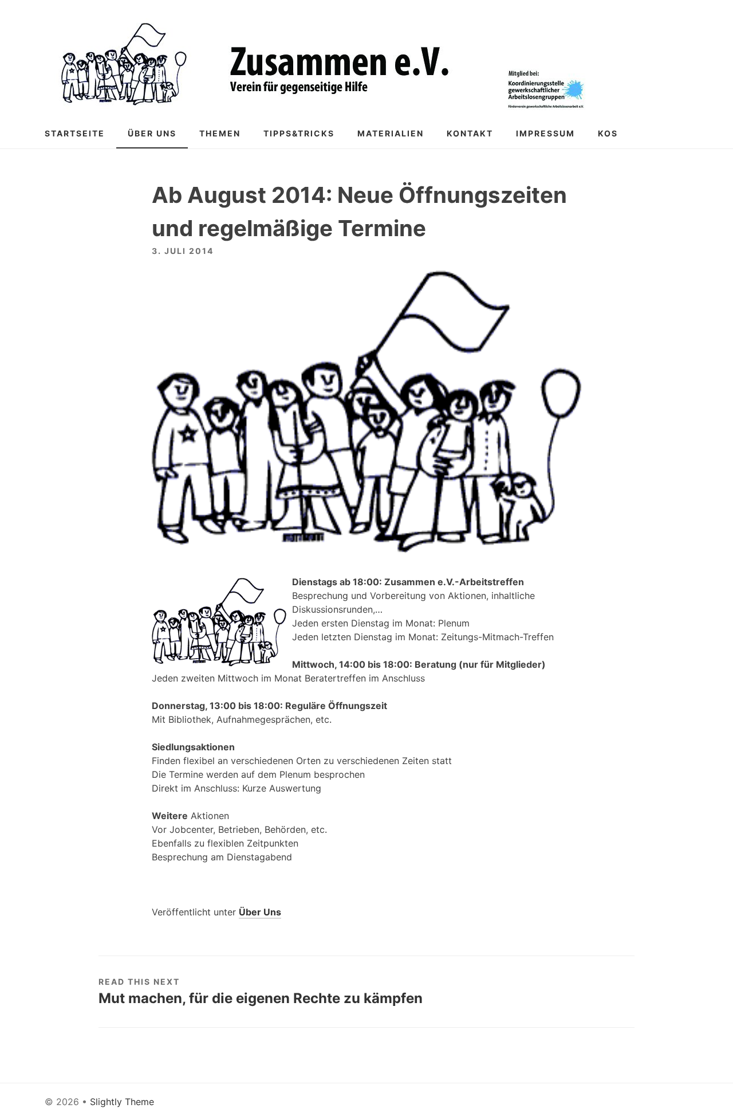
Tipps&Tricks (298, 133)
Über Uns (152, 133)
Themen (220, 133)
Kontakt (470, 133)
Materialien (390, 133)
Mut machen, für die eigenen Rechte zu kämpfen (260, 998)
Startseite (75, 133)
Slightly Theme (122, 1101)
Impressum (545, 133)
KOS (608, 133)
